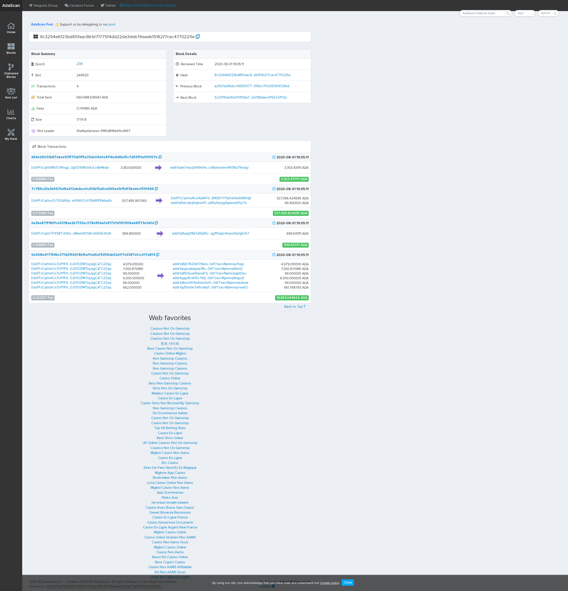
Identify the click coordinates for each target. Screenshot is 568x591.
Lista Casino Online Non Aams (170, 483)
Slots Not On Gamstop (170, 388)
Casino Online (170, 378)
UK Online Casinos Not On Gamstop (170, 443)
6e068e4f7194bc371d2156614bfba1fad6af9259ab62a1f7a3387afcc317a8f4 (93, 255)
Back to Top (294, 306)
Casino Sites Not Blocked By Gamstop (170, 403)
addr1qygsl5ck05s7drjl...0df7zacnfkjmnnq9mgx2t (209, 278)
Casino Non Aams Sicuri (170, 542)
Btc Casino (170, 463)
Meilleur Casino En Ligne (170, 393)
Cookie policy (329, 583)
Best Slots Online (170, 438)
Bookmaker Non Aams (170, 477)
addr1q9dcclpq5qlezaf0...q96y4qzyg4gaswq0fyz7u (209, 203)
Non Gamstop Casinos (170, 358)
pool (112, 24)
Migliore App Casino (170, 473)
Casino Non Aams (170, 552)
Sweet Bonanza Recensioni (170, 512)
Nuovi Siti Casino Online (170, 557)
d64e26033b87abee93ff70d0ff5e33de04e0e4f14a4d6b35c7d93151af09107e (95, 157)
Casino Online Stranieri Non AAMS (170, 537)
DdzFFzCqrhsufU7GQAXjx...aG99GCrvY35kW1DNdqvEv (71, 201)
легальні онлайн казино (170, 502)
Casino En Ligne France (170, 517)
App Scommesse (170, 492)
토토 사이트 (170, 343)
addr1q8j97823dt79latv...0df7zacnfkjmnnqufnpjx (208, 264)
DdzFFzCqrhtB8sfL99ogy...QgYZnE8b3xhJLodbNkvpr (70, 167)
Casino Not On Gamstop (170, 373)
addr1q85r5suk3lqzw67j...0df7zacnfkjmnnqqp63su (209, 273)
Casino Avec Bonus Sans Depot (170, 507)
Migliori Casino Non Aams (170, 453)
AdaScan (11, 5)
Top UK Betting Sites (170, 428)
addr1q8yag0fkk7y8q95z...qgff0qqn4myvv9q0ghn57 (210, 233)
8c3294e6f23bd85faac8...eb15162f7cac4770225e (253, 75)
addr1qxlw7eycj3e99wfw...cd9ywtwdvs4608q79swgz (209, 167)
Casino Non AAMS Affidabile (170, 567)
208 (80, 64)
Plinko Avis (170, 497)
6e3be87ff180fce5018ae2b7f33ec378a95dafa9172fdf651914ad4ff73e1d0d (93, 223)
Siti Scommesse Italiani (170, 413)
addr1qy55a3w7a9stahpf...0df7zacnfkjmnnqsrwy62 (210, 287)
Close (348, 582)
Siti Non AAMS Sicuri (169, 572)
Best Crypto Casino (170, 562)
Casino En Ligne (170, 398)
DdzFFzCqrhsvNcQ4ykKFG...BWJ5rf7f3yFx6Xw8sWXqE (211, 198)
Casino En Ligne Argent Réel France (170, 527)
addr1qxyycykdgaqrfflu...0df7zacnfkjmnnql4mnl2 (208, 269)
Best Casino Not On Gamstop (170, 348)
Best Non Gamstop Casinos (170, 383)
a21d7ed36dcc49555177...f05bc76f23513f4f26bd (252, 86)
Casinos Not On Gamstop (170, 328)
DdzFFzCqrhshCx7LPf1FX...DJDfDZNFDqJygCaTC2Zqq (71, 264)
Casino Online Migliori (170, 353)
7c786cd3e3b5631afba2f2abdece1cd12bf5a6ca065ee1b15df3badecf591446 (93, 189)
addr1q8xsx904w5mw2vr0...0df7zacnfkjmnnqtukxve (210, 283)
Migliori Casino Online (170, 532)
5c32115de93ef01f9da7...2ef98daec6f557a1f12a (251, 97)
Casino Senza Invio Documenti (170, 522)
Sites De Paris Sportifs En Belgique (170, 467)
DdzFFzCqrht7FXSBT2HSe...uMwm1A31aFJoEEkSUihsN (71, 233)
